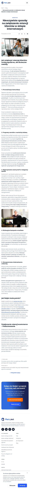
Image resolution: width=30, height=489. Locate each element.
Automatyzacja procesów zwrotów (10, 312)
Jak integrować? (19, 440)
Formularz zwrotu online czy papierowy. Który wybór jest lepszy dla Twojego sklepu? (14, 361)
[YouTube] (13, 429)
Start (2, 8)
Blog (6, 8)
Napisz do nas (15, 404)
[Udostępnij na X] (25, 34)
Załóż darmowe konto (15, 400)
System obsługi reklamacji (7, 438)
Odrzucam (12, 485)
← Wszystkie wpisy (15, 372)
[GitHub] (9, 429)
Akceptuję (22, 485)
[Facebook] (2, 429)
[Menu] (27, 2)
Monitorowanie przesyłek (7, 445)
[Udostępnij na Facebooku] (19, 34)
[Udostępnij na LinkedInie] (22, 34)
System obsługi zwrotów (6, 436)
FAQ (17, 436)
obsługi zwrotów (17, 301)
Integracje (18, 438)
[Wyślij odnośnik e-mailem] (27, 34)
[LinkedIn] (6, 429)
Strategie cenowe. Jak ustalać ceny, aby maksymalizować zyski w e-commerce (14, 367)
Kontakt (3, 464)
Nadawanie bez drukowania (7, 447)
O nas (2, 461)
